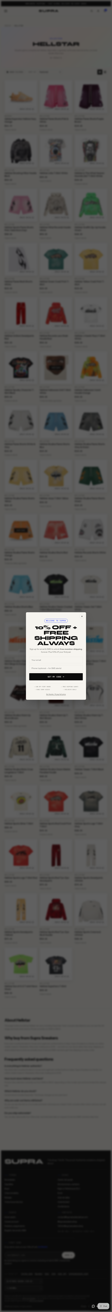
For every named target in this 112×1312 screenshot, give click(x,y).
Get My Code (54, 677)
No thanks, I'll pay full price (56, 694)
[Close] (81, 616)
